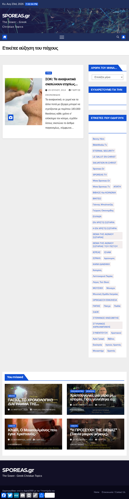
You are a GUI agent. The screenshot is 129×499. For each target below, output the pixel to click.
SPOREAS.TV (100, 174)
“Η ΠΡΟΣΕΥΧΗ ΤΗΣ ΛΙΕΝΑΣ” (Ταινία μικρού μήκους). (93, 432)
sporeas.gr (98, 168)
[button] (118, 37)
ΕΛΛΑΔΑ (97, 216)
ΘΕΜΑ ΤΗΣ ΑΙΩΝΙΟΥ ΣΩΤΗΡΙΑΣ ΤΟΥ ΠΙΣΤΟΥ (105, 245)
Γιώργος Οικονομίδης (103, 210)
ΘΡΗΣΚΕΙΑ (90, 391)
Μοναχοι (111, 288)
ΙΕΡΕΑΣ (97, 252)
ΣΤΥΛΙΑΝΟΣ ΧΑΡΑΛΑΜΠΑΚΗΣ (101, 325)
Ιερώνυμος (109, 258)
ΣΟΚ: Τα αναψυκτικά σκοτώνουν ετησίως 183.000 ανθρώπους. (61, 84)
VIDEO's (12, 426)
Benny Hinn (98, 139)
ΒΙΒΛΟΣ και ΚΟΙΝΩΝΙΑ (104, 192)
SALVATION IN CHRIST (104, 162)
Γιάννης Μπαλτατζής (103, 204)
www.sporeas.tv (101, 186)
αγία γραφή (98, 339)
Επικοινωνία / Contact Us (113, 492)
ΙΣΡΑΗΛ (97, 258)
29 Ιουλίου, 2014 (57, 90)
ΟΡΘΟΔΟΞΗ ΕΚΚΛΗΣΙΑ (105, 300)
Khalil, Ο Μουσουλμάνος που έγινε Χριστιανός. (32, 432)
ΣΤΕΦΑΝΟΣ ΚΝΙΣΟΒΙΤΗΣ (106, 318)
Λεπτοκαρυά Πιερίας (103, 276)
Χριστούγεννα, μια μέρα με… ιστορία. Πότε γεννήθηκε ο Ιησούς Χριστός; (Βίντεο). (93, 399)
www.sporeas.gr (101, 180)
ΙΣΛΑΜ (107, 252)
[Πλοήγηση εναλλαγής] (62, 37)
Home (96, 492)
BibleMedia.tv (100, 145)
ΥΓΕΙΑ (48, 73)
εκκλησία (97, 345)
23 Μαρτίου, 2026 (19, 410)
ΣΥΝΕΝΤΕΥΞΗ (100, 333)
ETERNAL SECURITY (103, 151)
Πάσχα (107, 306)
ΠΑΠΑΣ (96, 306)
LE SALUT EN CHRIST (104, 156)
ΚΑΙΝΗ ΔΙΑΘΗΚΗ (101, 264)
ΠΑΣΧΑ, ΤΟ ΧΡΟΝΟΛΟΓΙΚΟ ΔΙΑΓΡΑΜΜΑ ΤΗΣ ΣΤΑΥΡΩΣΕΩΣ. (30, 404)
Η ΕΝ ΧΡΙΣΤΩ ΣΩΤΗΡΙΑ (105, 228)
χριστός (111, 350)
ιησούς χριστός (113, 345)
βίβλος (111, 339)
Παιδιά (117, 306)
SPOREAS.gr (16, 16)
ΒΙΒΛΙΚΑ (12, 396)
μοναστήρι (98, 350)
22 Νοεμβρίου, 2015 (21, 440)
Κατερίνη (97, 270)
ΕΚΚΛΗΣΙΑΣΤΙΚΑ (77, 391)
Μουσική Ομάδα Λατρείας (105, 294)
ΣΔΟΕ (96, 312)
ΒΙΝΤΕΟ (97, 198)
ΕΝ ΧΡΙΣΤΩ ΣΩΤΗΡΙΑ (103, 222)
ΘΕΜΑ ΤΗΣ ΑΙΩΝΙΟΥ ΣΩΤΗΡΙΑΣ (103, 236)
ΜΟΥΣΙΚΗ (98, 288)
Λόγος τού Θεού (101, 282)
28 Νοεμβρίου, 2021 (83, 405)
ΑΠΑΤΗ (117, 186)
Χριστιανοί (116, 333)
